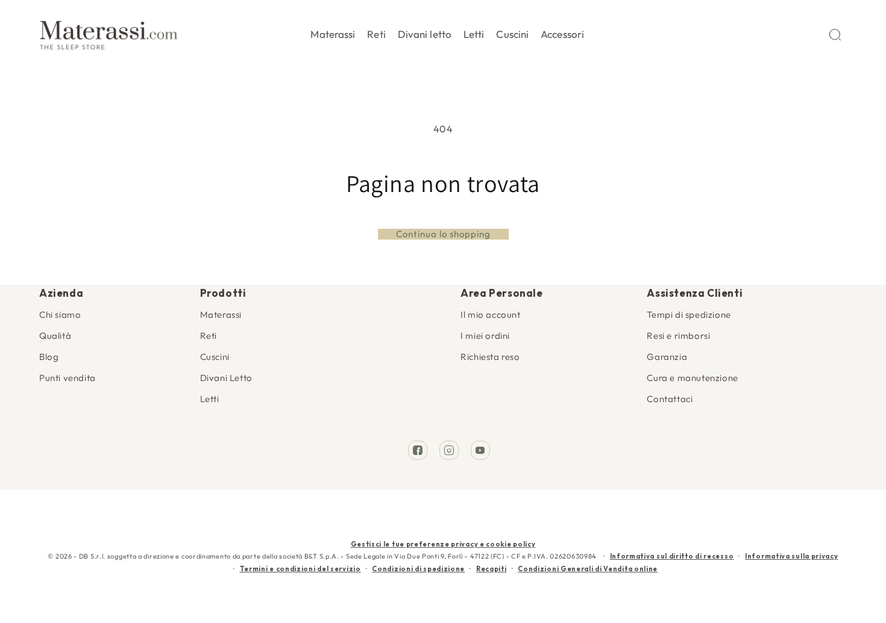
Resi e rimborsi (678, 335)
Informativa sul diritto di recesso (672, 556)
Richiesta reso (490, 356)
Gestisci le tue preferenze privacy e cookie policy (443, 544)
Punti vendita (67, 377)
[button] (332, 32)
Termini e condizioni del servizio (300, 569)
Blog (48, 356)
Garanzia (667, 356)
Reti (208, 335)
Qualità (55, 335)
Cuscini (215, 356)
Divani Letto (226, 377)
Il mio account (490, 314)
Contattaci (670, 398)
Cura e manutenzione (692, 377)
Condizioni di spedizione (418, 569)
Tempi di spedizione (688, 314)
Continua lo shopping (443, 234)
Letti (209, 398)
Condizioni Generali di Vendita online (588, 569)
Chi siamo (60, 314)
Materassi (221, 314)
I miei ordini (485, 335)
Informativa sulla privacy (791, 556)
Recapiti (491, 569)
